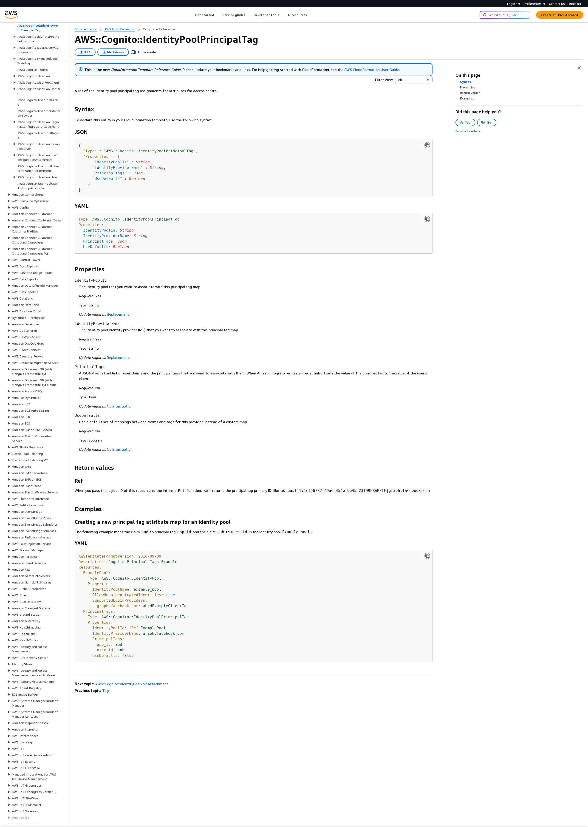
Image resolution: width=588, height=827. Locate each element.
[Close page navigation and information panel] (579, 68)
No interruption (120, 406)
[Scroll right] (310, 15)
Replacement (118, 314)
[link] (159, 29)
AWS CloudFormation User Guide (371, 69)
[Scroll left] (192, 15)
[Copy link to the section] (71, 109)
